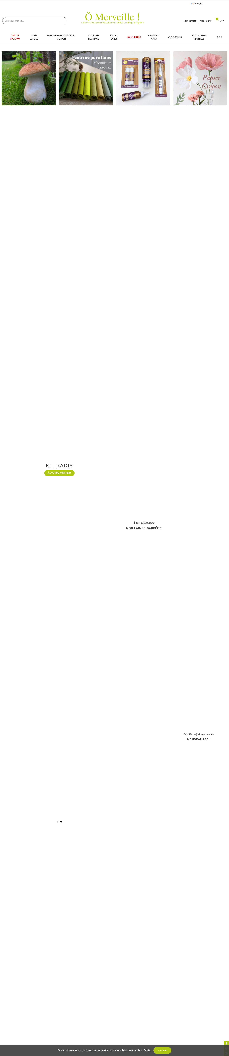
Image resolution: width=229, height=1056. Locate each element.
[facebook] (226, 1043)
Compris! (162, 1050)
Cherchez (62, 20)
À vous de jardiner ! (59, 638)
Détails (147, 1050)
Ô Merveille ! (112, 16)
